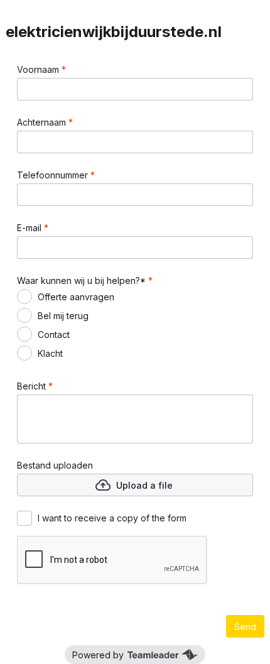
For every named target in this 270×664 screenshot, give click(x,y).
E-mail (30, 227)
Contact (54, 334)
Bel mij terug (63, 315)
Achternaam (42, 122)
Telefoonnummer (53, 175)
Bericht (32, 386)
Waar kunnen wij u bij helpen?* (82, 280)
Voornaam (39, 69)
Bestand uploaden (55, 465)
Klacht (50, 353)
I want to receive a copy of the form (112, 518)
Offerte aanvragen (76, 296)
